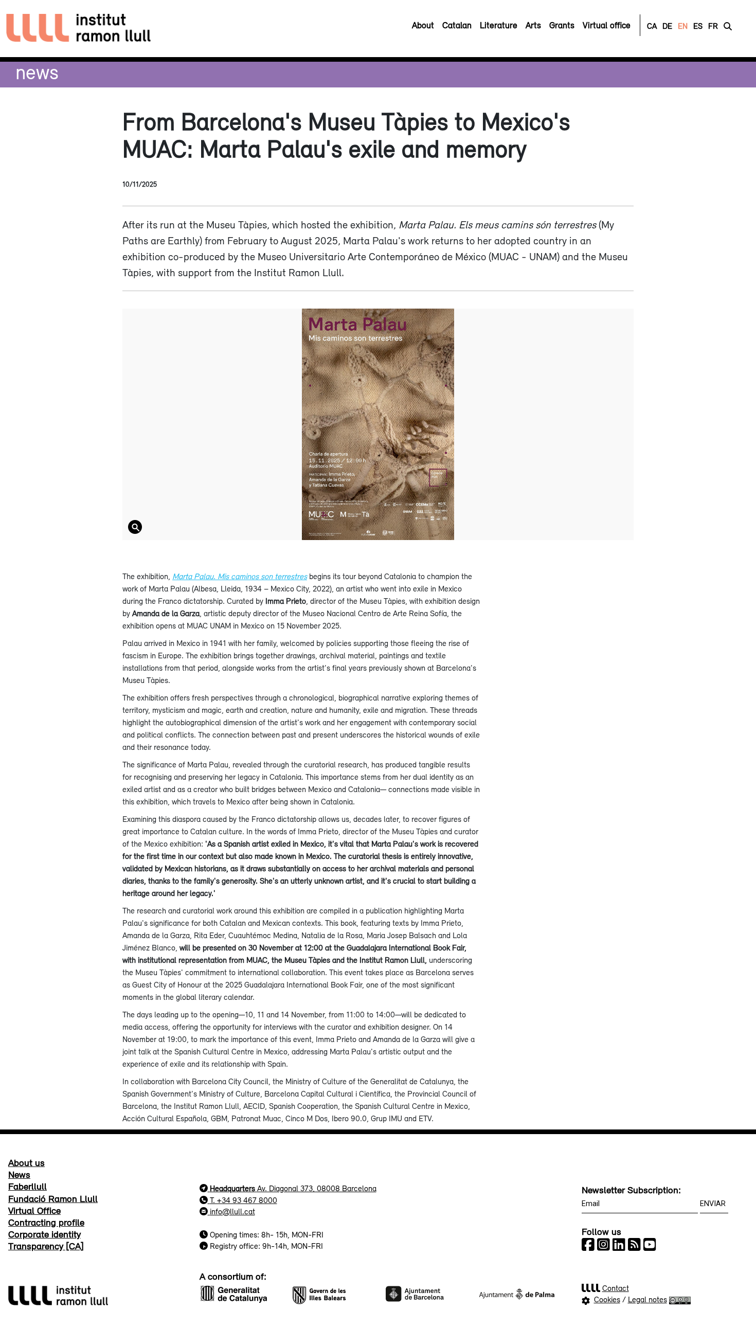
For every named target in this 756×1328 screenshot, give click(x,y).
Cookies (607, 1299)
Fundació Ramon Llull (53, 1198)
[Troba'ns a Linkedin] (619, 1244)
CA (652, 25)
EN (683, 25)
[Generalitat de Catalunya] (240, 1292)
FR (713, 25)
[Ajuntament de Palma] (517, 1292)
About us (26, 1162)
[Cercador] (727, 25)
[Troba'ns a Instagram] (603, 1244)
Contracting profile (46, 1222)
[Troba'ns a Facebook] (588, 1244)
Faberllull (27, 1186)
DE (667, 25)
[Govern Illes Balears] (332, 1292)
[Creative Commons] (680, 1299)
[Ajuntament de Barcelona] (424, 1292)
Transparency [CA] (46, 1245)
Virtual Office (34, 1210)
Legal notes (647, 1299)
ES (698, 25)
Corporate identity (44, 1234)
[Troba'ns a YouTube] (649, 1244)
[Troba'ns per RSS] (634, 1244)
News (37, 71)
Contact (615, 1288)
